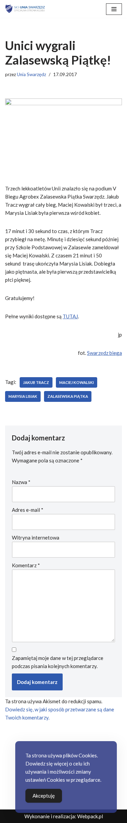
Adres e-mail (27, 510)
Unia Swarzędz (31, 74)
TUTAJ (70, 316)
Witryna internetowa (35, 537)
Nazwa (21, 482)
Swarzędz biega (104, 353)
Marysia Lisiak (22, 396)
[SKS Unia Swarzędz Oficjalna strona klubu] (25, 9)
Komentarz (26, 565)
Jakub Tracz (36, 382)
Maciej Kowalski (76, 382)
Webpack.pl (90, 816)
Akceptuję (44, 796)
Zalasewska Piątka (67, 396)
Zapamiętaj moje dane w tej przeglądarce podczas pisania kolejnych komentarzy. (57, 662)
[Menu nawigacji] (114, 9)
